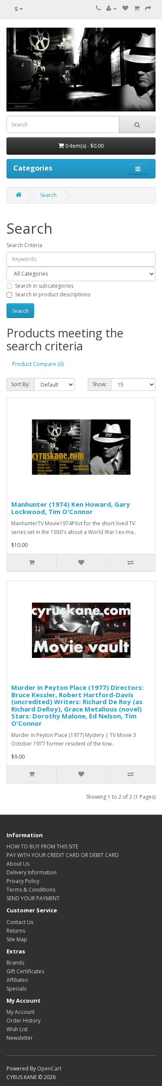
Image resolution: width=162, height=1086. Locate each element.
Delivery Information (31, 872)
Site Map (16, 939)
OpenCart (49, 1068)
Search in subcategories (44, 285)
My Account (20, 1012)
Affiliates (17, 980)
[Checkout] (148, 8)
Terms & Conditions (30, 889)
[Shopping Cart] (137, 8)
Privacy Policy (22, 881)
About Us (17, 863)
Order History (23, 1020)
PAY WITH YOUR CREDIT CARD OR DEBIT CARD (62, 855)
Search (48, 195)
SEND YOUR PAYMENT (33, 898)
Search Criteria (24, 245)
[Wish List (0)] (125, 8)
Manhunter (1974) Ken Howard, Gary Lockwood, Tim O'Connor (70, 508)
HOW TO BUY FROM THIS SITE (42, 846)
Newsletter (19, 1038)
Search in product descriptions (52, 294)
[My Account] (111, 8)
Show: (99, 384)
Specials (16, 988)
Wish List (17, 1029)
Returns (15, 930)
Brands (15, 962)
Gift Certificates (25, 971)
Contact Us (19, 922)
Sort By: (20, 384)
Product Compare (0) (38, 364)
